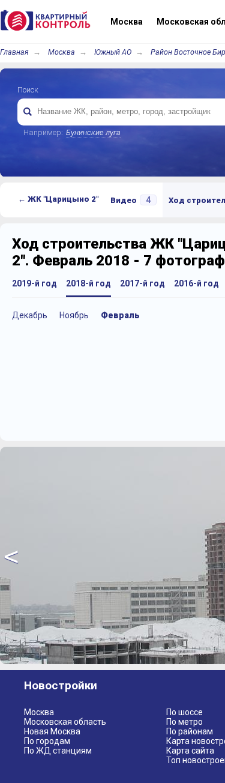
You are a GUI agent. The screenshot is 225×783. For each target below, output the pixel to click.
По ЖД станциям (58, 750)
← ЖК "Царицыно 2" (58, 199)
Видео (130, 200)
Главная (14, 51)
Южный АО (112, 51)
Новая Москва (52, 731)
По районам (189, 731)
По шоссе (184, 712)
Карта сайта (190, 750)
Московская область (65, 722)
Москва (61, 51)
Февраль (120, 315)
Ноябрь (74, 315)
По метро (184, 722)
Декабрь (29, 315)
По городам (47, 741)
